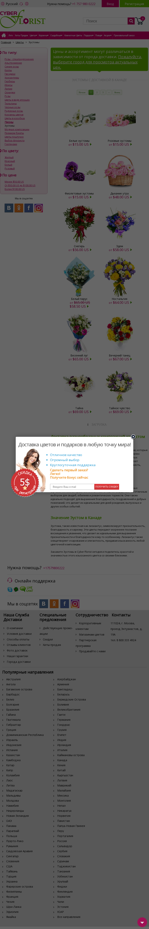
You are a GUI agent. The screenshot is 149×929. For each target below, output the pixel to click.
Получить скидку (106, 486)
